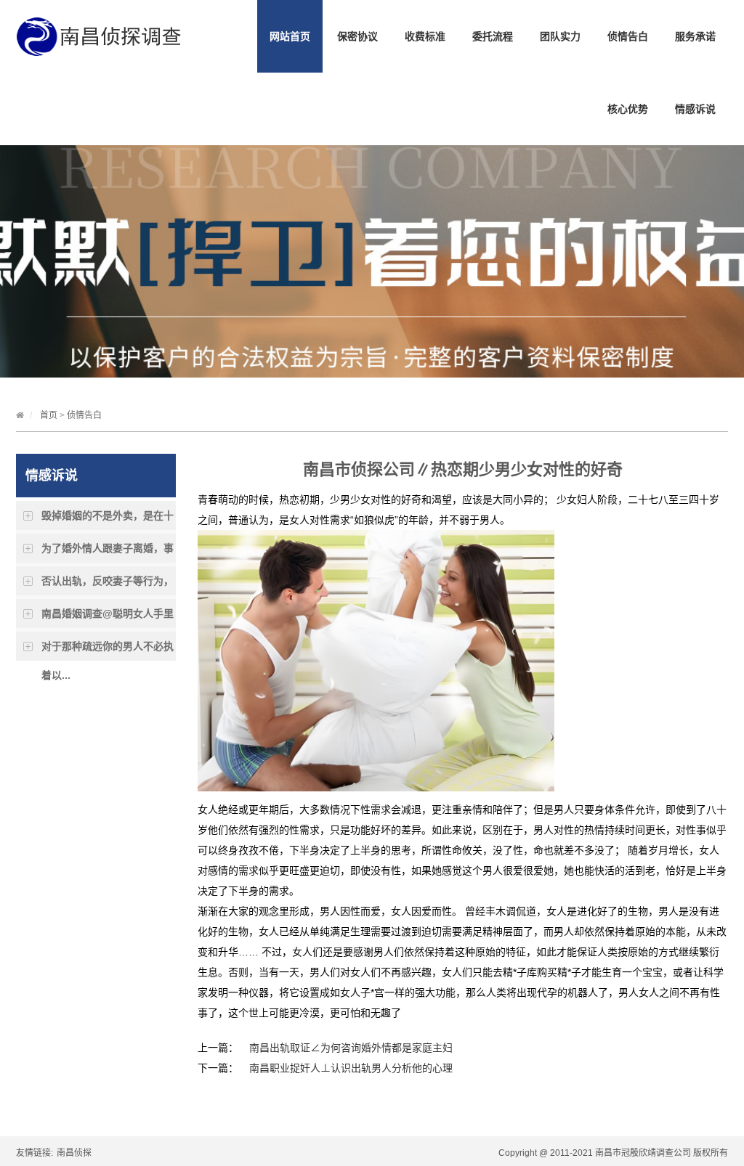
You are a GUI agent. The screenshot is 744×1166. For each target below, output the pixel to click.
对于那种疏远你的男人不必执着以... (107, 650)
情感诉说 (695, 109)
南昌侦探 (74, 1153)
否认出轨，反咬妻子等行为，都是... (107, 585)
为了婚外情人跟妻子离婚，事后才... (107, 552)
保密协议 (357, 36)
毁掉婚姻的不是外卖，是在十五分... (107, 520)
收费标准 (425, 36)
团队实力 (560, 36)
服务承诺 (695, 36)
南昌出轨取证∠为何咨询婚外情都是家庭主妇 (351, 1047)
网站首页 (290, 36)
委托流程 (492, 36)
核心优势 (627, 109)
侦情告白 (627, 36)
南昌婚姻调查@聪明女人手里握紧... (107, 618)
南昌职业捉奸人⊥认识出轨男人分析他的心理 (351, 1068)
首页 (48, 415)
